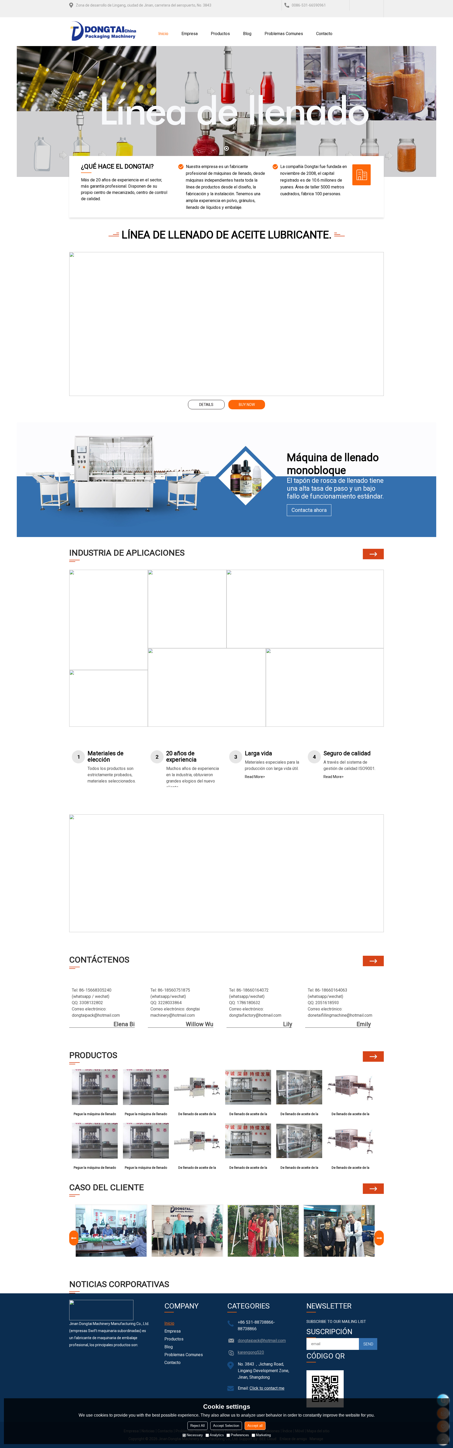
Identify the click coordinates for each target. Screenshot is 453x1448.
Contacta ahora (309, 510)
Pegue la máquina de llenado (95, 1114)
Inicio (163, 33)
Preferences (240, 1435)
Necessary (195, 1435)
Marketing (263, 1435)
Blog (247, 33)
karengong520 (251, 1352)
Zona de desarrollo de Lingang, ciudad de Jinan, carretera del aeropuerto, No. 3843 (143, 5)
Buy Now (247, 404)
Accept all (255, 1426)
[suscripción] (368, 1344)
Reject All (197, 1426)
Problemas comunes (284, 33)
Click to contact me (267, 1388)
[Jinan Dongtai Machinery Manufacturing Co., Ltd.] (103, 31)
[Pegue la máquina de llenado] (95, 1087)
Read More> (255, 777)
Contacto (324, 33)
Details (206, 404)
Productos (220, 33)
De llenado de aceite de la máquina (197, 1115)
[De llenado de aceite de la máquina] (197, 1087)
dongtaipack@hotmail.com (262, 1340)
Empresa (189, 33)
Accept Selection (226, 1426)
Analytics (217, 1435)
